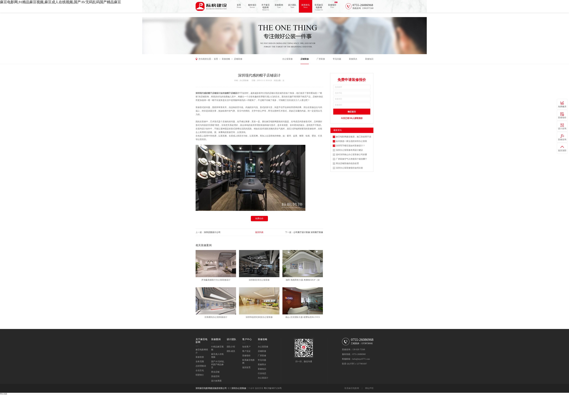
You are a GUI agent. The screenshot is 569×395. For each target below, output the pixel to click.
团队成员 (231, 351)
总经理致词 (201, 366)
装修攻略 (226, 59)
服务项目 (252, 6)
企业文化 (200, 370)
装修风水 (353, 59)
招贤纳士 (200, 375)
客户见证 (246, 351)
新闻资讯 (305, 6)
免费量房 (562, 107)
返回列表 (259, 232)
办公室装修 (287, 59)
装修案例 (279, 6)
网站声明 (369, 388)
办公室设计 (263, 378)
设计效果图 (216, 381)
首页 (239, 6)
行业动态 (262, 373)
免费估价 (259, 218)
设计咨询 (562, 128)
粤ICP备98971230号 (273, 388)
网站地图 (3, 394)
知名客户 (246, 347)
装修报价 (332, 6)
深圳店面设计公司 (212, 232)
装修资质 (200, 357)
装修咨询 (562, 139)
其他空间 (215, 376)
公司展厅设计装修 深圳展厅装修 (308, 232)
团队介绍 (231, 347)
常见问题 (337, 59)
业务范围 (200, 361)
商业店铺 (215, 372)
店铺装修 (238, 59)
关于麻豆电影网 (265, 7)
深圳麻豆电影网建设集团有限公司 (211, 388)
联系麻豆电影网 (319, 7)
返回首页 (246, 367)
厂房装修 (321, 59)
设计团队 (292, 6)
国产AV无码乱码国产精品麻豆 (217, 364)
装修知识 (369, 59)
